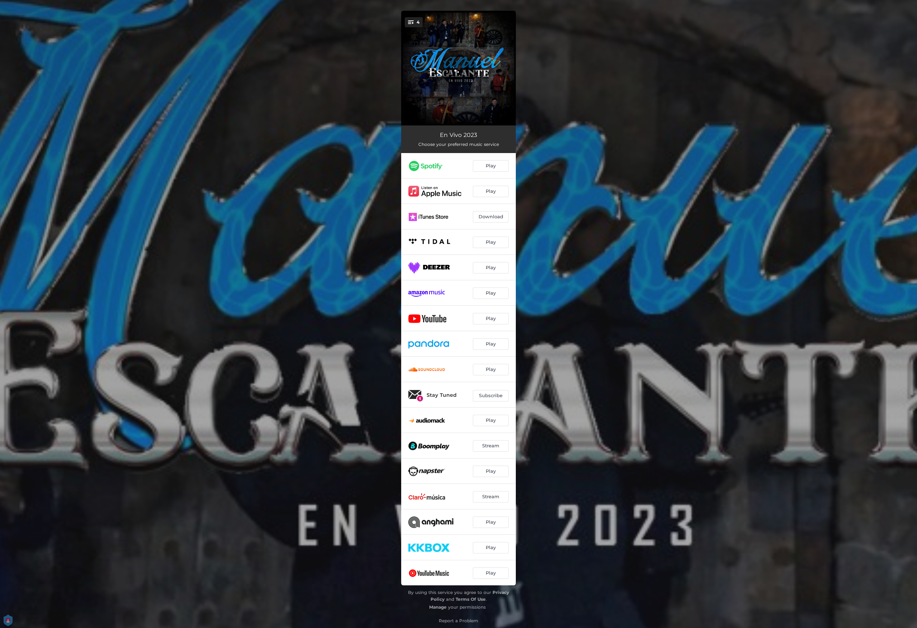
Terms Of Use (471, 599)
